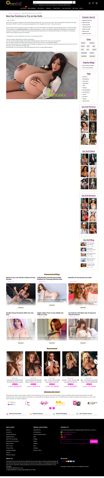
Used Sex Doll (85, 101)
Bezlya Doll (54, 4)
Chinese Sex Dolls (86, 27)
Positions (84, 87)
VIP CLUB (75, 8)
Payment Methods (11, 434)
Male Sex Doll (85, 31)
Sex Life (84, 94)
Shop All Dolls (37, 430)
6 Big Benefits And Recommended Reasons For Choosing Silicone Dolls (49, 278)
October (92, 53)
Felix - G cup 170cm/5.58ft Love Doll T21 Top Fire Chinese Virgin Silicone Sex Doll (52, 381)
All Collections (37, 432)
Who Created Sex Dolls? (88, 65)
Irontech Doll (48, 4)
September (84, 53)
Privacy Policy (9, 448)
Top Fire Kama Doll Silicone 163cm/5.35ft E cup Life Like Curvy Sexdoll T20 (33, 381)
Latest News (85, 83)
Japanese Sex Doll (86, 33)
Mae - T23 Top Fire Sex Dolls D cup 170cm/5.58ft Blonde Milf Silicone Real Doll (89, 381)
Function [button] (56, 8)
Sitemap (35, 448)
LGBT (83, 85)
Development (17, 13)
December (92, 56)
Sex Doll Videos (88, 151)
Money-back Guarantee (12, 441)
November (83, 56)
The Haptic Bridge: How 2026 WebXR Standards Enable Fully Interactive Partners (92, 249)
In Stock (24, 7)
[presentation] (50, 408)
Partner (8, 452)
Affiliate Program (10, 455)
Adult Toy (84, 76)
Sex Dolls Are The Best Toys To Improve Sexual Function (82, 313)
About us (8, 430)
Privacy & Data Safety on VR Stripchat (91, 264)
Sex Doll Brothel (86, 90)
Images (35, 439)
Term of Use (9, 446)
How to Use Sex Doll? (87, 67)
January (83, 43)
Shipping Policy (10, 436)
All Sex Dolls (66, 8)
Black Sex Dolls (86, 22)
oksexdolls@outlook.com (69, 432)
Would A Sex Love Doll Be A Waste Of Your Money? (20, 278)
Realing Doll (60, 4)
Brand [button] (48, 8)
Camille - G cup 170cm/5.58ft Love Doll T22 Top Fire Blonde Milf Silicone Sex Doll (70, 381)
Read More (20, 307)
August (94, 49)
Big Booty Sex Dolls (87, 20)
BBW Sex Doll (67, 4)
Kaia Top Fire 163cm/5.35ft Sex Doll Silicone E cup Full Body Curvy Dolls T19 (15, 381)
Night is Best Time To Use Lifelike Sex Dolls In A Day (50, 313)
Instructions (85, 81)
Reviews (35, 443)
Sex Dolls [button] (40, 8)
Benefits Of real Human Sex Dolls (80, 277)
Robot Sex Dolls (86, 29)
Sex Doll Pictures (89, 107)
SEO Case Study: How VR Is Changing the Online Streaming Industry (91, 254)
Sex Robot (84, 96)
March (82, 46)
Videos (35, 441)
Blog (10, 13)
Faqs (34, 446)
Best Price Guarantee (11, 439)
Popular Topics (37, 450)
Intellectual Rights (11, 450)
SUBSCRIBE (94, 441)
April (88, 46)
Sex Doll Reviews (89, 195)
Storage (84, 98)
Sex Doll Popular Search (39, 434)
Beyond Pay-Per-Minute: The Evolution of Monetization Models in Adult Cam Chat (91, 259)
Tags (34, 436)
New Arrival (32, 8)
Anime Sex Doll (86, 24)
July (88, 49)
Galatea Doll (42, 4)
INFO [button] (80, 8)
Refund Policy (9, 443)
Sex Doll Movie (86, 92)
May (94, 46)
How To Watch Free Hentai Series (91, 243)
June (82, 49)
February (92, 43)
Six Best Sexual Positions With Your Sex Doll (20, 313)
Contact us (9, 432)
